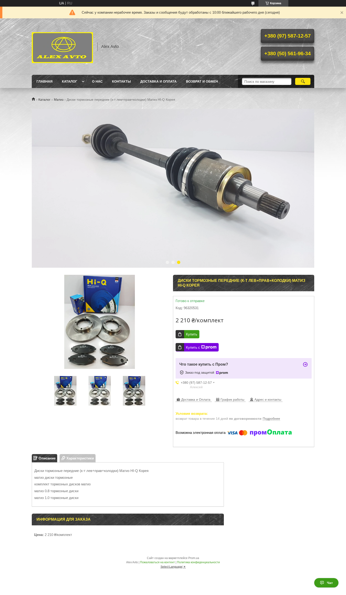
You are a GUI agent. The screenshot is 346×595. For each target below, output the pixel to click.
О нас (97, 81)
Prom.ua (193, 558)
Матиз (58, 99)
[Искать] (302, 81)
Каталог (69, 81)
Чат (330, 583)
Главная (44, 81)
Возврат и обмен (202, 81)
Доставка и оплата (158, 81)
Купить (191, 334)
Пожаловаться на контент (157, 562)
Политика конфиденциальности (198, 562)
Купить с (193, 347)
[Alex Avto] (62, 46)
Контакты (121, 81)
